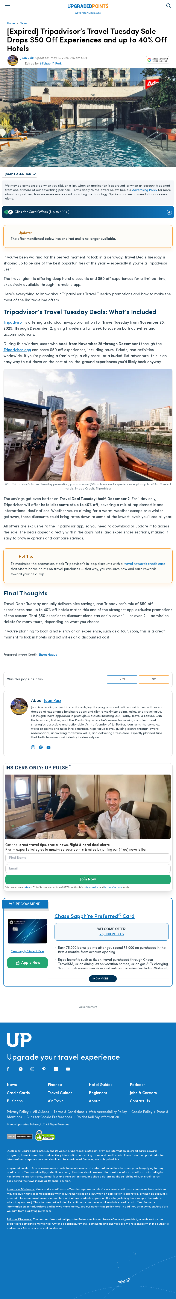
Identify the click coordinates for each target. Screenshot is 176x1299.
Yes (122, 679)
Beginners (98, 1093)
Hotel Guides (100, 1085)
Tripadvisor (13, 323)
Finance (55, 1085)
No (154, 679)
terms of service (113, 887)
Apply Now (30, 963)
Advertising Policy (144, 190)
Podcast (137, 1085)
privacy (28, 887)
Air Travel (56, 1101)
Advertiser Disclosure (88, 13)
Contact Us (140, 1101)
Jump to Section (18, 174)
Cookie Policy (141, 1112)
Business (15, 1101)
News (23, 23)
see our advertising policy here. (101, 1206)
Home (11, 23)
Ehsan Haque (47, 654)
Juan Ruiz (27, 58)
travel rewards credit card (144, 564)
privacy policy (91, 887)
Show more (100, 979)
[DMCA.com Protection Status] (20, 1136)
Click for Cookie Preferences (49, 1117)
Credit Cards (18, 1093)
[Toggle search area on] (168, 5)
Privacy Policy (18, 1112)
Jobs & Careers (143, 1093)
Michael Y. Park (51, 63)
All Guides (41, 1112)
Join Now (88, 880)
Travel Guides (60, 1093)
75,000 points (112, 934)
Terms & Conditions (68, 1112)
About (94, 1101)
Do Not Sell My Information (97, 1117)
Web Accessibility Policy (108, 1112)
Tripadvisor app (17, 350)
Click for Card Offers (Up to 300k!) (42, 212)
